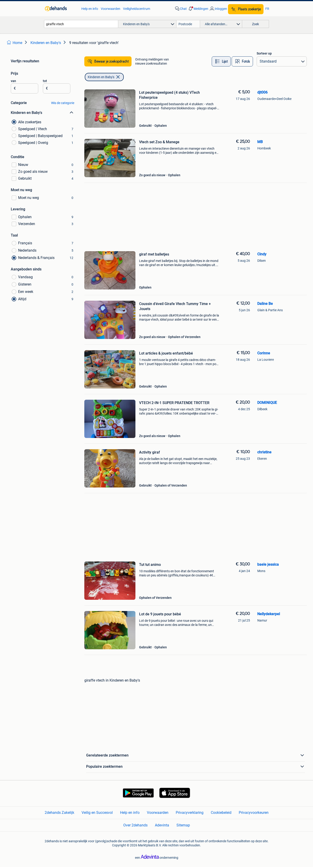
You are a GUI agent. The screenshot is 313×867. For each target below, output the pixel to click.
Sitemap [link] (183, 825)
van (13, 81)
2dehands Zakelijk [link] (59, 812)
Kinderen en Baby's (101, 77)
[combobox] (81, 24)
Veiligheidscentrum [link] (136, 9)
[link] (61, 9)
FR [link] (267, 9)
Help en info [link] (89, 9)
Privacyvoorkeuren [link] (254, 812)
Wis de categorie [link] (62, 103)
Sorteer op (264, 53)
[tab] (221, 61)
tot (45, 81)
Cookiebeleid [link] (221, 812)
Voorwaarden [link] (110, 9)
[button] (198, 8)
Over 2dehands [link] (135, 825)
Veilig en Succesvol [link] (97, 812)
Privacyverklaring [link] (189, 812)
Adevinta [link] (162, 825)
